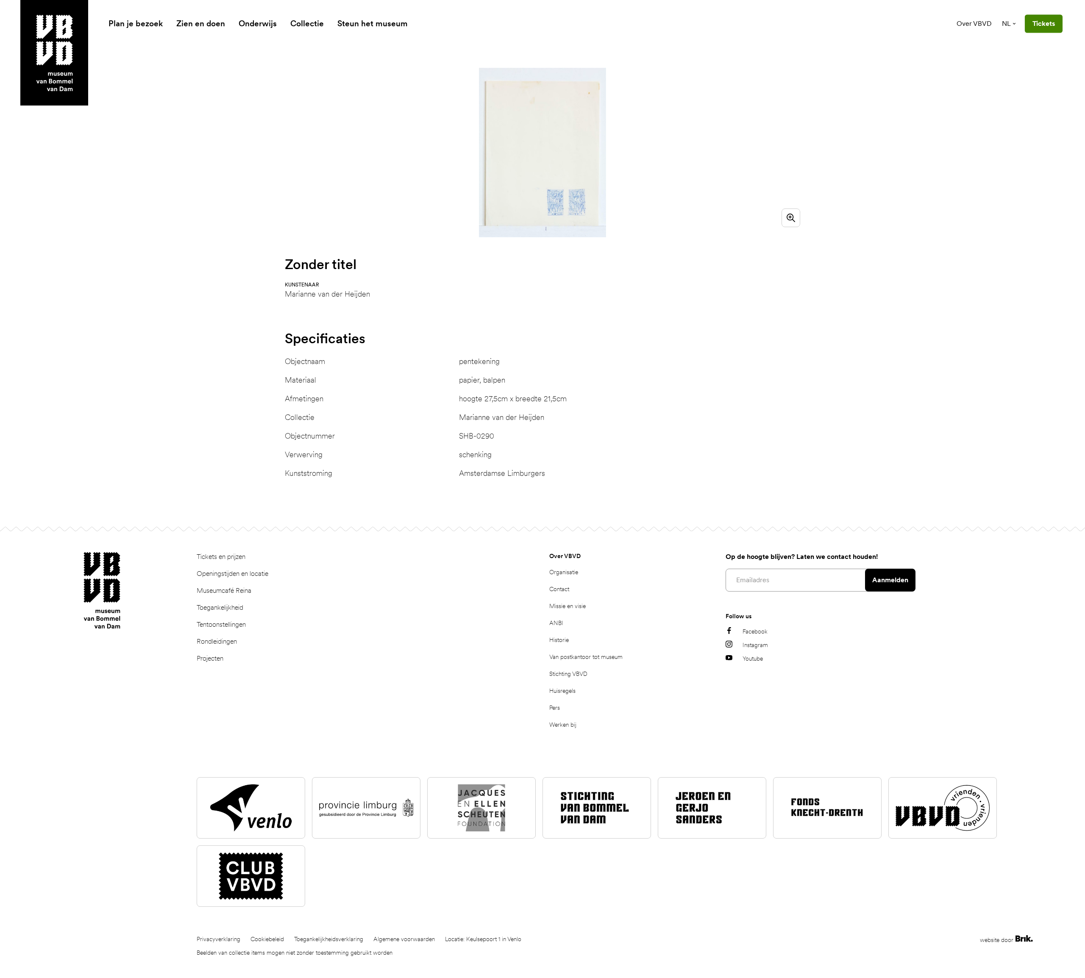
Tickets (1043, 23)
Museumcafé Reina (224, 590)
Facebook (755, 631)
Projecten (210, 658)
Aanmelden (890, 580)
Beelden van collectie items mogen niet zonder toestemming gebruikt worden (294, 952)
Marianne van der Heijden (327, 293)
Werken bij (562, 724)
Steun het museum (372, 23)
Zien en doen (200, 23)
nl (1006, 23)
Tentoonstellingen (221, 624)
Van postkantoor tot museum (586, 656)
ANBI (556, 623)
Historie (559, 639)
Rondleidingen (217, 641)
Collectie (307, 23)
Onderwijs (258, 23)
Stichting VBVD (568, 673)
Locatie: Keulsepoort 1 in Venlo (483, 939)
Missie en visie (567, 606)
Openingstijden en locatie (232, 574)
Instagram (755, 645)
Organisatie (563, 572)
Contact (559, 589)
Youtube (753, 658)
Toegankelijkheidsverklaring (328, 939)
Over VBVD (974, 23)
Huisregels (562, 690)
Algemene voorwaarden (404, 939)
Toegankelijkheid (220, 607)
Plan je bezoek (135, 23)
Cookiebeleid (267, 939)
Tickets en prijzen (221, 557)
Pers (554, 707)
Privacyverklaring (218, 939)
